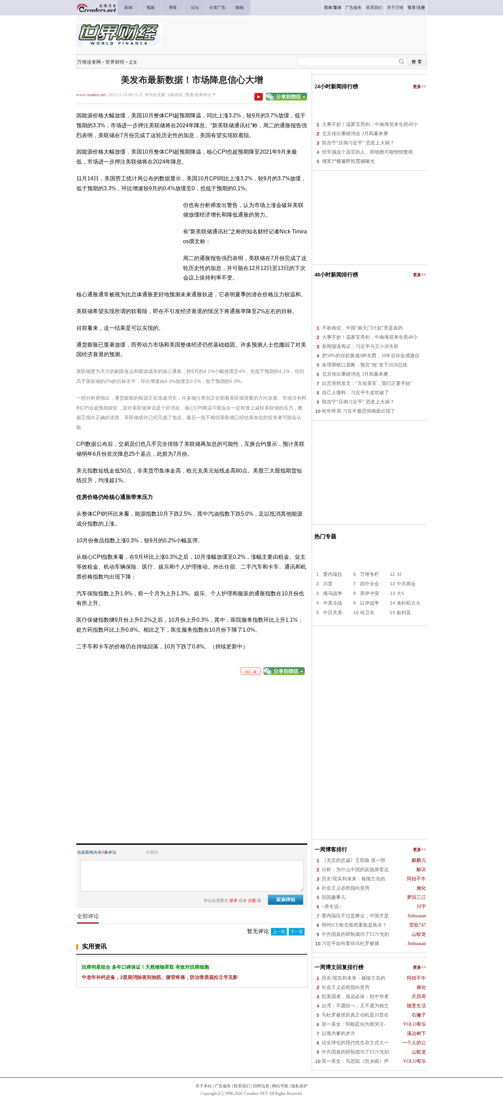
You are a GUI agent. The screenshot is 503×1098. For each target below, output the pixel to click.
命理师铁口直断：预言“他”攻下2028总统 (365, 364)
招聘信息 (261, 1086)
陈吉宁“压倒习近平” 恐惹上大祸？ (358, 142)
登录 (412, 7)
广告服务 (223, 1086)
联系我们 (242, 1086)
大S (400, 593)
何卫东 (367, 612)
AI (399, 574)
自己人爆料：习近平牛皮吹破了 (355, 392)
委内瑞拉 (332, 574)
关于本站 (203, 1086)
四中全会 (369, 583)
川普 (328, 583)
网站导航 (280, 1086)
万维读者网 (89, 62)
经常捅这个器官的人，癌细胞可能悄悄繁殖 (367, 152)
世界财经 (115, 62)
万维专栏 (369, 574)
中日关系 (332, 612)
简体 (328, 7)
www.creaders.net (90, 94)
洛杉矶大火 (409, 603)
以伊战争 (369, 603)
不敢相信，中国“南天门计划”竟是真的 (362, 328)
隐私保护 (299, 1086)
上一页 (279, 931)
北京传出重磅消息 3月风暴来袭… (357, 133)
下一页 (297, 931)
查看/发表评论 (198, 94)
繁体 (337, 7)
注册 (421, 7)
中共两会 (406, 583)
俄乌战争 (332, 593)
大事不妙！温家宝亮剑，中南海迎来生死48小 (370, 124)
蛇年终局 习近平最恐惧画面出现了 (358, 411)
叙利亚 (404, 612)
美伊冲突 (369, 593)
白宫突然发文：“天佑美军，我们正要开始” (367, 383)
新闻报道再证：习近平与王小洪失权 (360, 346)
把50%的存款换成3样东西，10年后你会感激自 (371, 355)
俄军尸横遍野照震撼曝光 (348, 161)
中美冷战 (332, 603)
